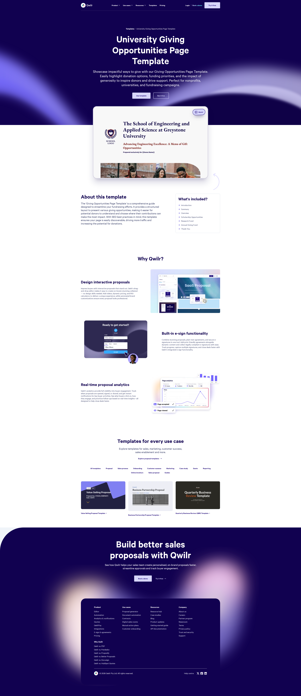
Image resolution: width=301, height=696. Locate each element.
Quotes (97, 621)
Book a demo (197, 5)
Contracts (126, 618)
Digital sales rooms (130, 621)
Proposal (109, 468)
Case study (183, 468)
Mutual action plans (130, 625)
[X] (198, 673)
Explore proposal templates (148, 458)
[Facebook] (201, 673)
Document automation (131, 615)
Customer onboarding (131, 628)
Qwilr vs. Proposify (101, 653)
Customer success (154, 468)
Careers (182, 615)
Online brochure (137, 472)
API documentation (158, 628)
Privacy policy (184, 628)
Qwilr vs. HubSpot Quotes (104, 663)
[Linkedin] (205, 673)
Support (182, 635)
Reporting (207, 468)
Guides (167, 472)
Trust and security (186, 632)
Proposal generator (130, 611)
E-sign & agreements (102, 632)
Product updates (157, 621)
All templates (95, 468)
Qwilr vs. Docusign (101, 660)
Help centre (189, 673)
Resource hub (156, 611)
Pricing (97, 635)
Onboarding (137, 468)
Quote (195, 468)
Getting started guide (159, 625)
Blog (152, 618)
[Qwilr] (87, 5)
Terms (181, 625)
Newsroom (183, 621)
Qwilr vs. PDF (99, 646)
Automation (99, 615)
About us (182, 611)
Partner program (185, 618)
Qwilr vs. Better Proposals (104, 656)
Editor (96, 611)
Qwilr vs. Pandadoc (102, 649)
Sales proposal (154, 472)
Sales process (123, 468)
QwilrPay (97, 625)
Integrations (99, 628)
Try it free (159, 578)
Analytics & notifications (104, 618)
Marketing (170, 468)
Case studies (155, 615)
